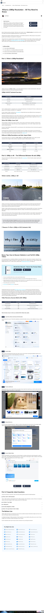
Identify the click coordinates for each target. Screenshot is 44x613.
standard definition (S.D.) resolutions (17, 40)
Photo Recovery (33, 541)
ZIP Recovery (33, 536)
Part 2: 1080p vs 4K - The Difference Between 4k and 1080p (13, 49)
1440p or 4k (24, 132)
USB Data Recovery (9, 546)
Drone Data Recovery (21, 534)
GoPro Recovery (8, 534)
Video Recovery (20, 541)
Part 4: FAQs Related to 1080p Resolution (10, 53)
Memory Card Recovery (34, 546)
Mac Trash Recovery (34, 529)
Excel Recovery (20, 539)
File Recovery (8, 541)
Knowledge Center (8, 5)
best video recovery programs (20, 289)
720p (40, 116)
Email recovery (8, 536)
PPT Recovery (20, 536)
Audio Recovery (33, 539)
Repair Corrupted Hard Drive (10, 529)
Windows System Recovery (10, 548)
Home (3, 5)
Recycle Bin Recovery (21, 529)
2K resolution (18, 112)
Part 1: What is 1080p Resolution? (9, 48)
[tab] (22, 496)
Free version (5, 284)
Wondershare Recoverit (26, 261)
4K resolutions (24, 157)
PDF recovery (33, 534)
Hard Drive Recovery (21, 546)
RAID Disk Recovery (21, 548)
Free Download (34, 25)
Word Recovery (8, 539)
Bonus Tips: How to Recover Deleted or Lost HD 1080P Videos (14, 51)
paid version (12, 284)
